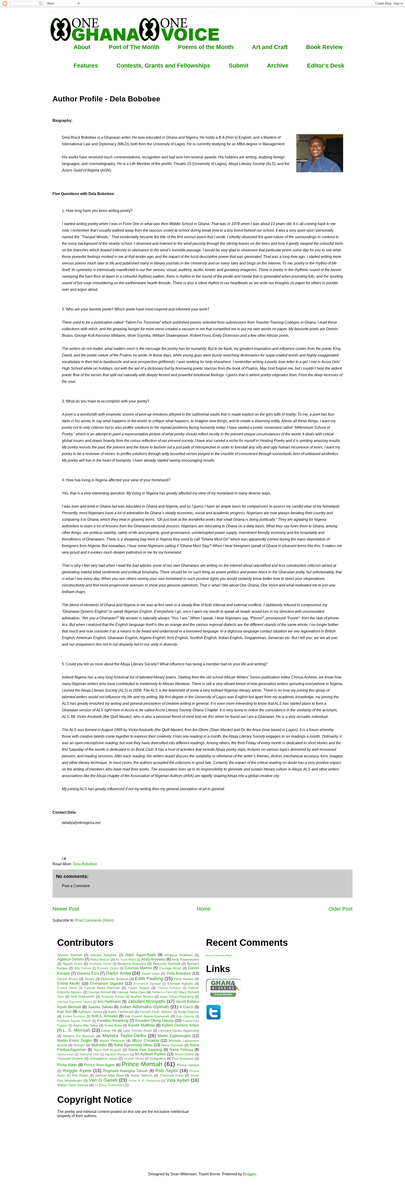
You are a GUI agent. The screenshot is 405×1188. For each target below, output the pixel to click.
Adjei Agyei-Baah (140, 955)
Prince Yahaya (188, 1065)
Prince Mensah (142, 1064)
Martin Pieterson (112, 1040)
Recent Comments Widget (219, 955)
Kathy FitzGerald (120, 1012)
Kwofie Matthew (141, 1025)
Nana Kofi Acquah (107, 1050)
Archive (278, 65)
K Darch (187, 1007)
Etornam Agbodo (180, 983)
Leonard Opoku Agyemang (178, 1030)
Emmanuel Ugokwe (147, 983)
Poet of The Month (134, 47)
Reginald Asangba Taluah (125, 1071)
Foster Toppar (139, 988)
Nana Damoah (172, 1045)
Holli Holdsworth (83, 996)
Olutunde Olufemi (70, 1058)
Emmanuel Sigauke (107, 983)
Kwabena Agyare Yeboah (74, 1021)
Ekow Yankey (184, 979)
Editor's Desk (325, 65)
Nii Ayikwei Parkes (150, 1054)
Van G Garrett (103, 1080)
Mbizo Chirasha (145, 1040)
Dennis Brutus (67, 979)
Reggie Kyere (77, 1070)
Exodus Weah (67, 988)
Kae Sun (64, 1012)
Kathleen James (90, 1012)
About (82, 47)
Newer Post (65, 909)
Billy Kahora (82, 968)
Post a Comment (76, 886)
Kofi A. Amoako (105, 1016)
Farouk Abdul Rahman (102, 988)
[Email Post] (63, 858)
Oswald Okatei (134, 1058)
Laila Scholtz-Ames (137, 1030)
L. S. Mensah (76, 1030)
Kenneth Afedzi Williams (155, 1012)
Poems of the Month (205, 47)
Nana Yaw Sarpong (145, 1050)
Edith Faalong (149, 978)
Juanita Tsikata (100, 1007)
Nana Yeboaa (181, 1050)
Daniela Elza (88, 973)
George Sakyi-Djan (131, 992)
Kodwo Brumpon (74, 1016)
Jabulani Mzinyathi (146, 1001)
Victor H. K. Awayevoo (144, 1080)
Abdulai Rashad (69, 955)
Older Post (340, 909)
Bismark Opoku (108, 968)
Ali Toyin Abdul (126, 959)
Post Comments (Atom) (94, 920)
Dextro (89, 979)
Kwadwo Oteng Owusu (154, 1021)
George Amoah (99, 992)
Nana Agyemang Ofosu (133, 1045)
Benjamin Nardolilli (166, 964)
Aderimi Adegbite (103, 955)
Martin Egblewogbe (174, 1036)
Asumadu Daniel (100, 964)
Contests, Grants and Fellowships (163, 65)
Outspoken (158, 1058)
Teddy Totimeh (142, 1075)
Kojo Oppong (185, 1016)
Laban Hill (108, 1030)
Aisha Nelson (100, 959)
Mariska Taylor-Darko (124, 1035)
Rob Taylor (166, 1070)
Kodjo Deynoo (188, 1012)
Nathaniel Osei (89, 1054)
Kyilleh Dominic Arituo (180, 1025)
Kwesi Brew (113, 1025)
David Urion (151, 973)
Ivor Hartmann (109, 1002)
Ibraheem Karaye (113, 996)
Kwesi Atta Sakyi (85, 1025)
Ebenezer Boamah (115, 979)
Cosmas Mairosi (138, 968)
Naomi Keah (65, 1054)
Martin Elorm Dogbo (74, 1040)
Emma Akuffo (68, 983)
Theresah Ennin (172, 1075)
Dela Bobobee (85, 864)
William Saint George (72, 1085)
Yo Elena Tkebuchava (109, 1085)
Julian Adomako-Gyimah (144, 1006)
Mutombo (99, 1045)
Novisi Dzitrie (184, 1054)
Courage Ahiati (170, 968)
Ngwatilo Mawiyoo (117, 1054)
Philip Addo (67, 1065)
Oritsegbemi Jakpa (103, 1058)
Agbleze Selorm (70, 959)
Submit (238, 65)
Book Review (324, 47)
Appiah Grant (72, 964)
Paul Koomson (183, 1058)
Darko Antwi (118, 973)
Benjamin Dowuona (131, 964)
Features (86, 65)
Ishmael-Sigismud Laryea (74, 1002)
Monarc (79, 1045)
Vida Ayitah (178, 1080)
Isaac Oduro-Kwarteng (177, 996)
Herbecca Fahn (162, 992)
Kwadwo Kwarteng (113, 1021)
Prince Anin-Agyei (99, 1065)
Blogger (249, 1174)
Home (203, 909)
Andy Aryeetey (153, 959)
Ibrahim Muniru (142, 996)
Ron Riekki (80, 1075)
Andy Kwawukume (185, 959)
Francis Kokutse (169, 988)
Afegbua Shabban (178, 955)
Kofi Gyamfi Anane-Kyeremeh (147, 1016)
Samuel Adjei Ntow (109, 1075)
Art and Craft (270, 47)
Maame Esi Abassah (79, 1036)
